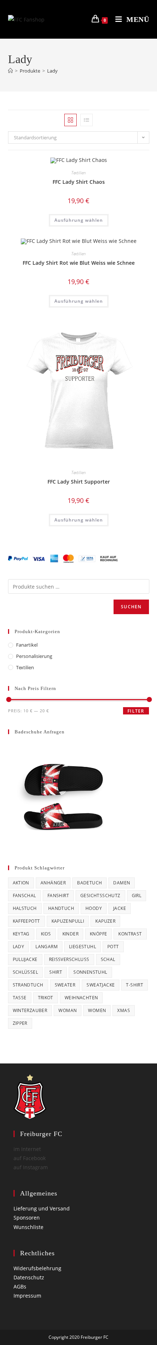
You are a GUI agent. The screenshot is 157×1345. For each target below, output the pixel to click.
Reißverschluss (69, 959)
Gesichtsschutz (100, 895)
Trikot (45, 998)
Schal (108, 959)
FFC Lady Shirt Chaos (79, 181)
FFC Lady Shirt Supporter (78, 481)
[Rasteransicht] (70, 120)
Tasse (20, 998)
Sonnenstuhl (90, 972)
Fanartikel (27, 645)
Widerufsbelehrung (37, 1268)
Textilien (78, 173)
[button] (119, 165)
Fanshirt (58, 895)
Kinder (70, 934)
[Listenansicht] (86, 120)
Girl (137, 895)
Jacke (119, 908)
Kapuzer (105, 921)
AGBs (20, 1286)
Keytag (21, 934)
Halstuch (25, 908)
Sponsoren (27, 1217)
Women (97, 1010)
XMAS (123, 1010)
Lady (52, 70)
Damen (121, 883)
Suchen (131, 607)
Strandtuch (28, 985)
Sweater (65, 985)
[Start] (10, 70)
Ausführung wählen (78, 220)
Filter (135, 711)
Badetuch (89, 883)
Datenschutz (29, 1277)
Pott (113, 946)
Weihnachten (81, 998)
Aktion (21, 883)
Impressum (27, 1295)
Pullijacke (25, 959)
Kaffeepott (26, 921)
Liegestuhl (82, 946)
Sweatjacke (101, 985)
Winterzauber (30, 1010)
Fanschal (24, 895)
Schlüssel (25, 972)
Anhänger (53, 883)
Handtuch (61, 908)
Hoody (93, 908)
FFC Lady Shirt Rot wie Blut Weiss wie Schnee (79, 262)
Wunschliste (28, 1227)
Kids (46, 934)
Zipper (20, 1023)
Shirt (55, 972)
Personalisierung (34, 656)
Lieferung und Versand (42, 1208)
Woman (67, 1010)
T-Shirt (134, 985)
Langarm (46, 946)
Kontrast (130, 934)
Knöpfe (98, 934)
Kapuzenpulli (67, 921)
